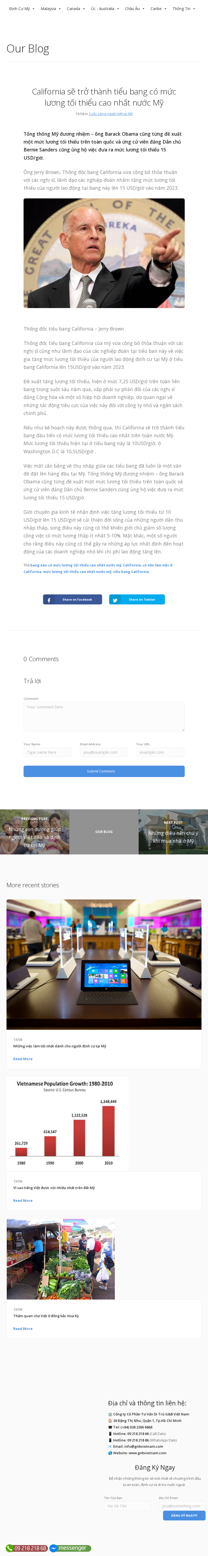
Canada (73, 8)
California (132, 565)
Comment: (31, 698)
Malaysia (48, 8)
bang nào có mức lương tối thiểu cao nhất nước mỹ (75, 565)
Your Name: (32, 744)
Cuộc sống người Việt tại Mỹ (111, 113)
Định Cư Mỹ (19, 8)
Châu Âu (132, 8)
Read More (22, 1058)
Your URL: (143, 744)
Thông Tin (181, 8)
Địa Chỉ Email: (168, 1498)
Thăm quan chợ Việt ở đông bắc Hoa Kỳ (46, 1315)
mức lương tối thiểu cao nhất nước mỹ (77, 571)
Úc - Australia (102, 8)
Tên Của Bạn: (113, 1498)
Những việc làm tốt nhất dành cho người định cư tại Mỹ (59, 1046)
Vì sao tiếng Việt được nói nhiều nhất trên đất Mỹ (54, 1187)
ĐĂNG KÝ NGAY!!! (184, 1515)
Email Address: (90, 744)
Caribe (156, 8)
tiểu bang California (131, 571)
